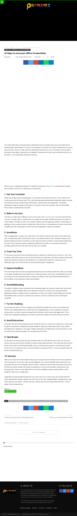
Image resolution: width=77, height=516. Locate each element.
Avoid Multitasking (26, 401)
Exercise (35, 401)
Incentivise (53, 401)
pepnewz (8, 57)
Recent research (50, 217)
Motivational (25, 50)
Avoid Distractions (14, 401)
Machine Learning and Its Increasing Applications (19, 416)
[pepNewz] (38, 2)
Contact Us (42, 508)
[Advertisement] (38, 26)
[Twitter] (64, 491)
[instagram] (72, 491)
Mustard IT (49, 186)
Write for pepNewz (25, 508)
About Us (34, 508)
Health (17, 47)
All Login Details (7, 446)
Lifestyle (12, 47)
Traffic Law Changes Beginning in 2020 (61, 416)
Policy (55, 508)
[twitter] (30, 62)
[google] (35, 62)
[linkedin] (41, 62)
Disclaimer (49, 508)
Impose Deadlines (44, 401)
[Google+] (68, 491)
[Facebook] (61, 491)
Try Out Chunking (62, 401)
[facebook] (25, 62)
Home (5, 47)
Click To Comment (38, 432)
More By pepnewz (10, 423)
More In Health (23, 423)
